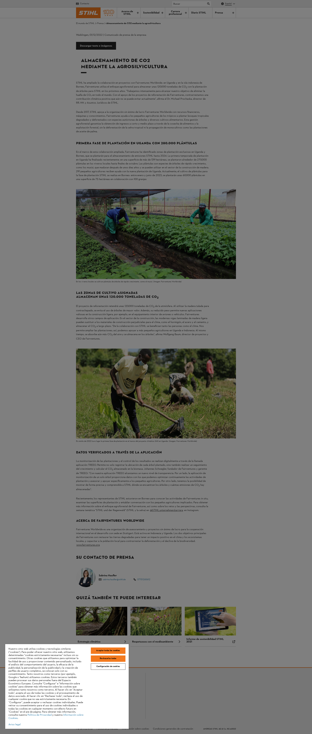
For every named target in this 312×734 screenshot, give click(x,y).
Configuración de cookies (108, 666)
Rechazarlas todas (108, 658)
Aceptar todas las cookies (108, 650)
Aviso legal (14, 724)
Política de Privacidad (39, 715)
